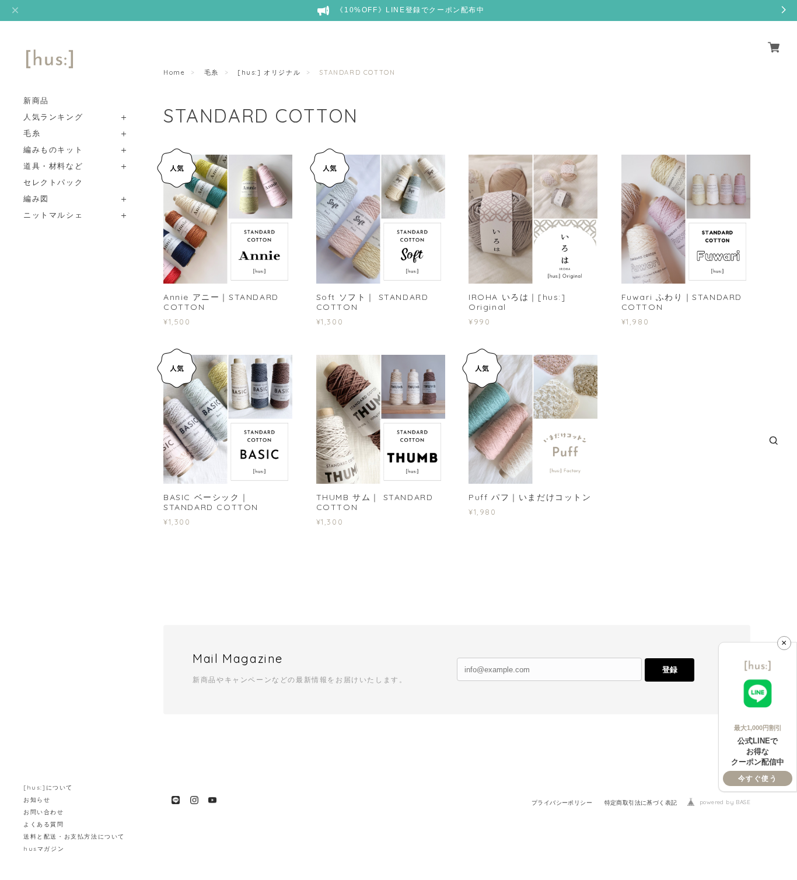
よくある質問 (43, 824)
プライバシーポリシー (562, 802)
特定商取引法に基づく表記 (640, 802)
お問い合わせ (43, 812)
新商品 (36, 100)
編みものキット (53, 149)
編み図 (36, 198)
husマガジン (43, 849)
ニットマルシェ (53, 215)
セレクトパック (53, 182)
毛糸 (31, 133)
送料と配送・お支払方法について (74, 836)
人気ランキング (53, 117)
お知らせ (36, 800)
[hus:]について (48, 787)
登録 (669, 669)
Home (174, 72)
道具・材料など (53, 166)
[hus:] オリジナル (268, 72)
